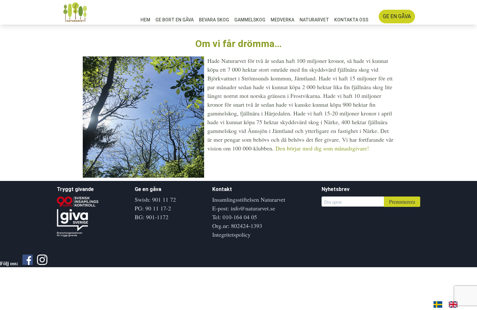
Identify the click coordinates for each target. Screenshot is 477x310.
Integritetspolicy (231, 234)
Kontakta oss (351, 19)
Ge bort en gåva (174, 19)
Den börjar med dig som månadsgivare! (322, 148)
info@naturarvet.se (253, 208)
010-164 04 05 (240, 217)
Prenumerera (402, 201)
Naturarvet (314, 19)
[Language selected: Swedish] (449, 303)
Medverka (282, 19)
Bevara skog (214, 19)
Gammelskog (249, 19)
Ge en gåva (397, 16)
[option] (455, 304)
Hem (145, 19)
